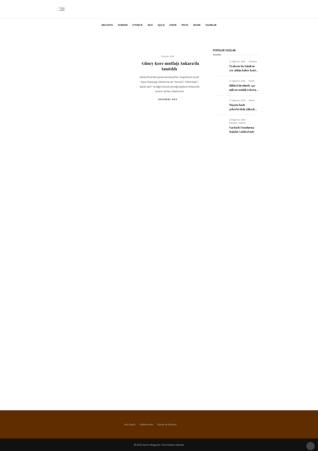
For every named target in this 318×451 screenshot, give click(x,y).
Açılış (161, 24)
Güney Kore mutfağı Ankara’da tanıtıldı (169, 66)
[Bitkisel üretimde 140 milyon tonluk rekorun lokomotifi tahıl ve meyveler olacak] (220, 85)
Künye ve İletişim (167, 424)
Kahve (173, 24)
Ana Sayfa (107, 24)
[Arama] (257, 8)
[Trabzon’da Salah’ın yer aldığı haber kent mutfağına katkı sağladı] (220, 66)
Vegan (196, 24)
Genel (251, 80)
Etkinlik (137, 24)
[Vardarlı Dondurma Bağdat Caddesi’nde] (220, 124)
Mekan (242, 122)
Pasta (185, 24)
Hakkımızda (146, 424)
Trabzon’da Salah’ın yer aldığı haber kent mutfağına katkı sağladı (243, 70)
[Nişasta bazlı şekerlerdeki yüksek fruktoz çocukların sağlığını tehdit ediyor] (220, 105)
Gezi (150, 24)
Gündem (123, 24)
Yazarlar (210, 24)
